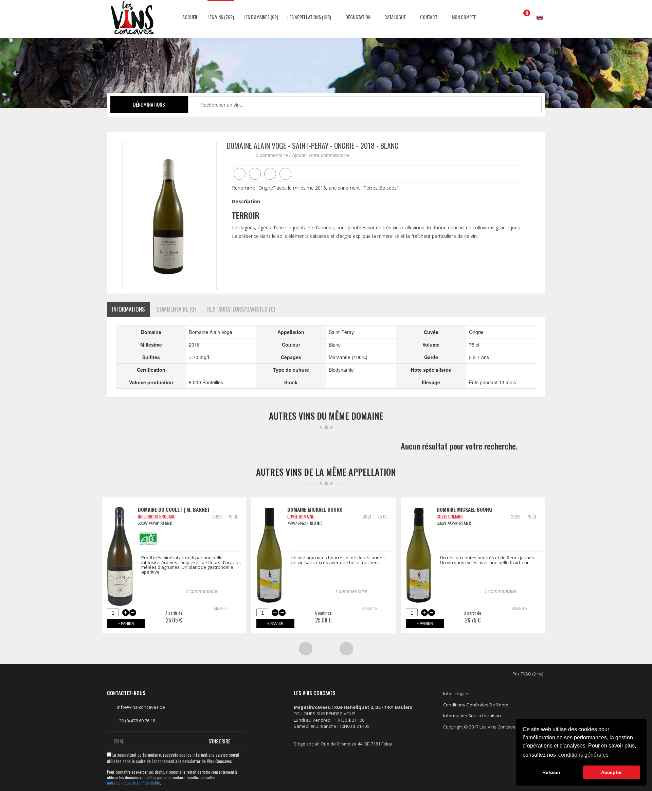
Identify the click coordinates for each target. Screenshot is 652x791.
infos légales (457, 693)
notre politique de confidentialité (133, 783)
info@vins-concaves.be (141, 707)
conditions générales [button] (583, 755)
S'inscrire (219, 741)
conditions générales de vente (475, 705)
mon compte (463, 16)
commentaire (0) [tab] (176, 309)
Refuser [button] (551, 772)
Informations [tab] (128, 309)
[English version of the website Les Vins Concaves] (536, 11)
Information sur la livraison (472, 716)
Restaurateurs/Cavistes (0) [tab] (241, 309)
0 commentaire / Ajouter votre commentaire (302, 155)
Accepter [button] (611, 772)
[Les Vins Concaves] (132, 18)
